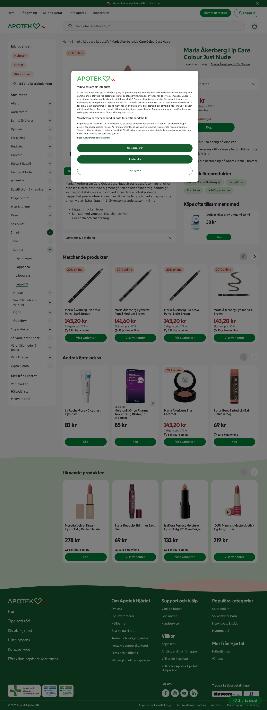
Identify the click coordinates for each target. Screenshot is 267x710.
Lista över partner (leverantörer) (93, 137)
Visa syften (135, 170)
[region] (134, 126)
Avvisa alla (135, 159)
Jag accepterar (135, 147)
